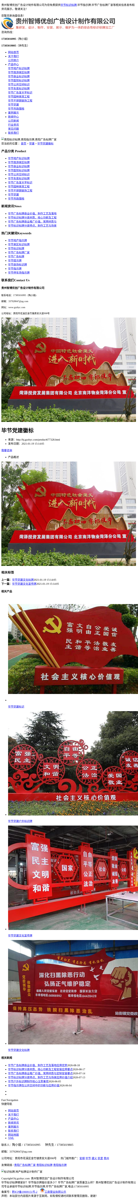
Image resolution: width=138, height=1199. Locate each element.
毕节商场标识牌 (17, 264)
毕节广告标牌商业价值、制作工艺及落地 (32, 213)
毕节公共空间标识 (19, 84)
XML (11, 1138)
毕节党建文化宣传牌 (24, 583)
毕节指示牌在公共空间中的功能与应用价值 (33, 1085)
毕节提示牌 (15, 260)
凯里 (100, 1158)
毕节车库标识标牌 (19, 88)
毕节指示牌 (15, 268)
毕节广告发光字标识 (20, 92)
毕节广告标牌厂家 (19, 252)
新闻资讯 (13, 1122)
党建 (31, 143)
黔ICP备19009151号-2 (24, 1191)
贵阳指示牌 (60, 1165)
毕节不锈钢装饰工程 (20, 100)
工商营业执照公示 (55, 1191)
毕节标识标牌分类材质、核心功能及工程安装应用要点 (40, 1069)
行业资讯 (13, 124)
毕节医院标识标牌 (19, 80)
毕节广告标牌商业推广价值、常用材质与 (32, 221)
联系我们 (13, 132)
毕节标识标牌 (69, 5)
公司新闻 (13, 120)
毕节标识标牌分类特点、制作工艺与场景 (32, 225)
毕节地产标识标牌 (19, 68)
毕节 (88, 1158)
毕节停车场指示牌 (19, 272)
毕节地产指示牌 (17, 240)
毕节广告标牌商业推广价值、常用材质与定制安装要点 (40, 1073)
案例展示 (13, 112)
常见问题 (13, 128)
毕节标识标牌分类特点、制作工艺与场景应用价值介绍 (40, 1077)
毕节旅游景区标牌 (19, 72)
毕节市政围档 (16, 108)
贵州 (106, 1158)
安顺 (82, 1158)
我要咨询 (6, 450)
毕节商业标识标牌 (19, 76)
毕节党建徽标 (45, 143)
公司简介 (13, 60)
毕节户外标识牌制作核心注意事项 (28, 1081)
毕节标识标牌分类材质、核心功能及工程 (32, 217)
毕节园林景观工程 (19, 96)
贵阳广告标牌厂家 (25, 1165)
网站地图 (13, 1134)
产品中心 (13, 64)
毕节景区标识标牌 (19, 244)
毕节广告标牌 (16, 256)
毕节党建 (13, 104)
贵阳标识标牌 (44, 1165)
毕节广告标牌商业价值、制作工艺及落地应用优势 (37, 1065)
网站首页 (13, 52)
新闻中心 (13, 116)
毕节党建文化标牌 (23, 579)
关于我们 (13, 56)
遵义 (94, 1158)
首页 (23, 143)
